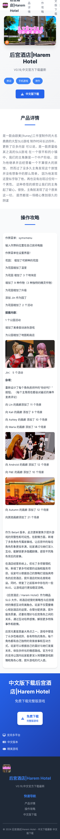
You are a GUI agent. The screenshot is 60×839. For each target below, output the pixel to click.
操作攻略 (30, 808)
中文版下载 (32, 94)
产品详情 (30, 803)
